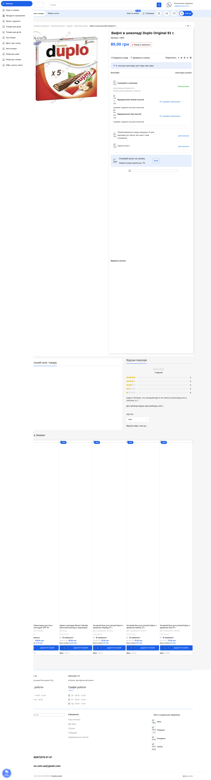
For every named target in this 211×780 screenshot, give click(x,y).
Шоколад (63, 631)
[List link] (45, 757)
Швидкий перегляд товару (57, 449)
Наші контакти (74, 720)
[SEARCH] (159, 5)
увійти (160, 406)
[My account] (159, 13)
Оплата (71, 728)
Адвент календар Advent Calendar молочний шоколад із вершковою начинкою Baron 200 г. (74, 627)
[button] (42, 647)
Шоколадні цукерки (81, 26)
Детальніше (183, 136)
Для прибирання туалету (103, 631)
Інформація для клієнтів (78, 737)
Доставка (72, 724)
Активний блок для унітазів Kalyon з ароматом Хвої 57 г (175, 626)
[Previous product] (185, 26)
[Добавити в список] (57, 455)
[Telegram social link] (190, 57)
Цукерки (70, 26)
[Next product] (190, 26)
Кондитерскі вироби (58, 26)
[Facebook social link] (178, 57)
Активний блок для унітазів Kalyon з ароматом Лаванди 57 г (108, 626)
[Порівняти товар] (57, 444)
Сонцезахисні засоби (34, 631)
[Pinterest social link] (184, 57)
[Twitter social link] (181, 57)
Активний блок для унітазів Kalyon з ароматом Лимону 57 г (142, 626)
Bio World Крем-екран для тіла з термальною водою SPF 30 (39, 626)
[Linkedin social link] (187, 57)
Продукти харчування (41, 26)
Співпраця (72, 733)
